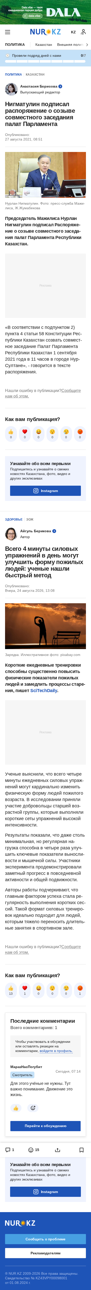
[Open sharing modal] (57, 1150)
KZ (73, 32)
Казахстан (43, 45)
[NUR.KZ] (45, 32)
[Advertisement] (45, 285)
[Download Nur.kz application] (45, 12)
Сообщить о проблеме (45, 1239)
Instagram (49, 491)
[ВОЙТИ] (83, 32)
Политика (15, 45)
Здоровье (13, 519)
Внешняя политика (72, 45)
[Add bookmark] (81, 1150)
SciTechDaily (43, 690)
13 (11, 993)
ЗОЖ (29, 519)
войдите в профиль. (56, 1051)
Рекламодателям (45, 1253)
